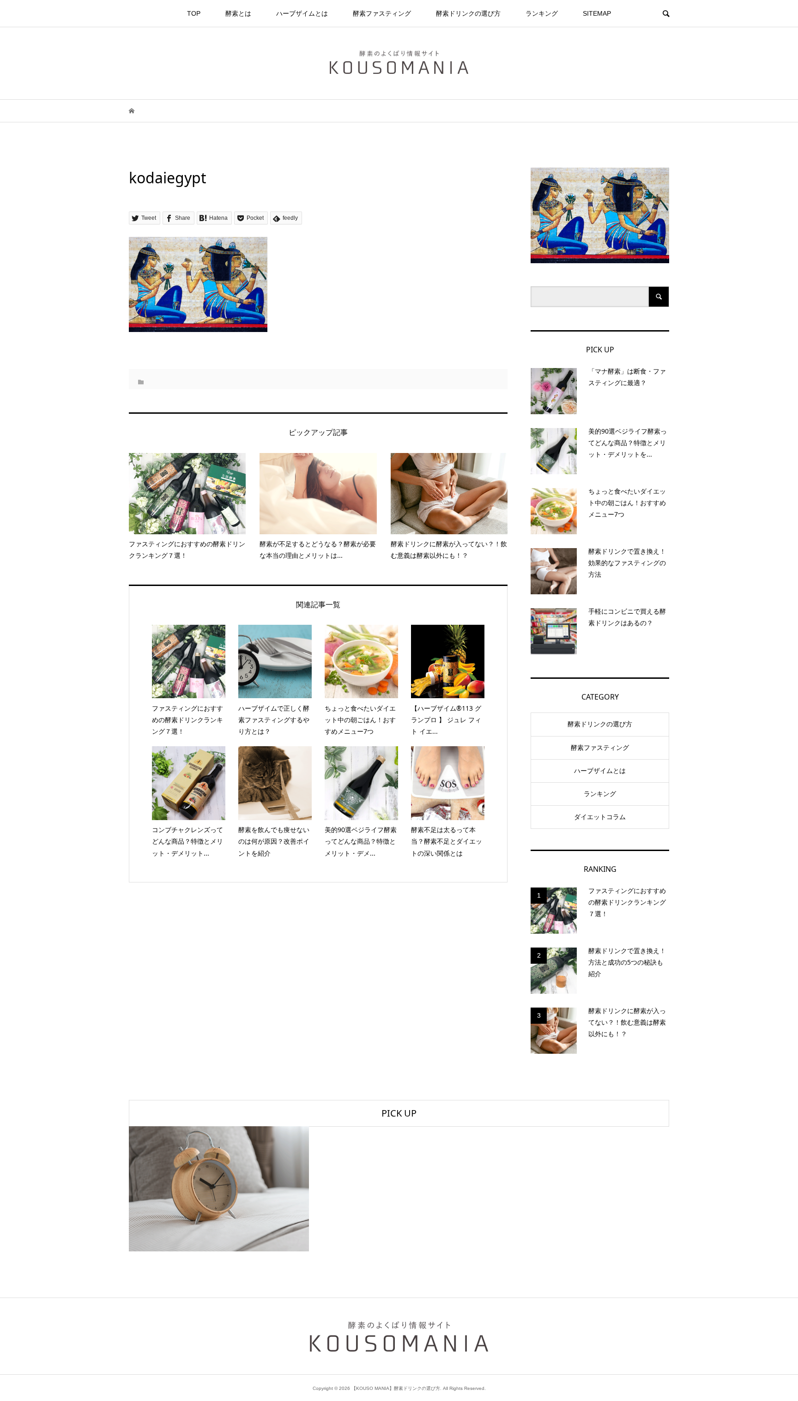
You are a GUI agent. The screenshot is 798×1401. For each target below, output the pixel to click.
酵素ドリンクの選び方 (468, 13)
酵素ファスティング (382, 13)
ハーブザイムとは (302, 13)
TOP (193, 13)
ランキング (542, 13)
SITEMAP (597, 13)
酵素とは (238, 13)
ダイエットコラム (600, 817)
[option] (219, 1188)
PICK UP (399, 1113)
